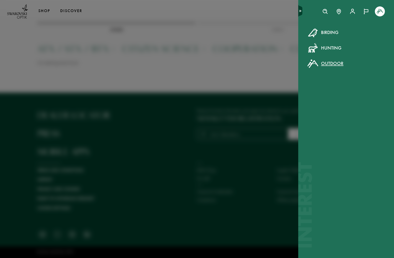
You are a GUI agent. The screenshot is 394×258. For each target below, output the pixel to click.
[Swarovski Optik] (17, 11)
